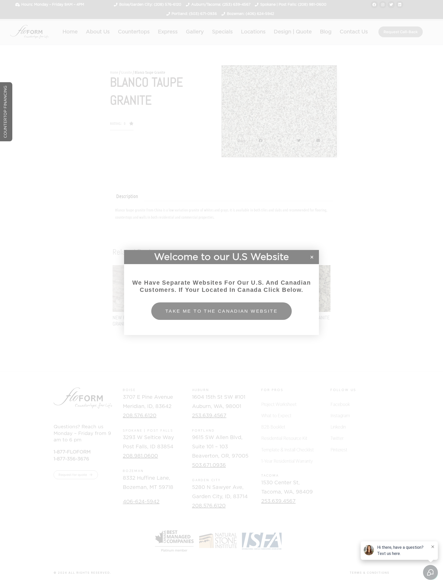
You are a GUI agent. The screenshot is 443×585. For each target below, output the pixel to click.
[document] (221, 292)
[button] (312, 257)
